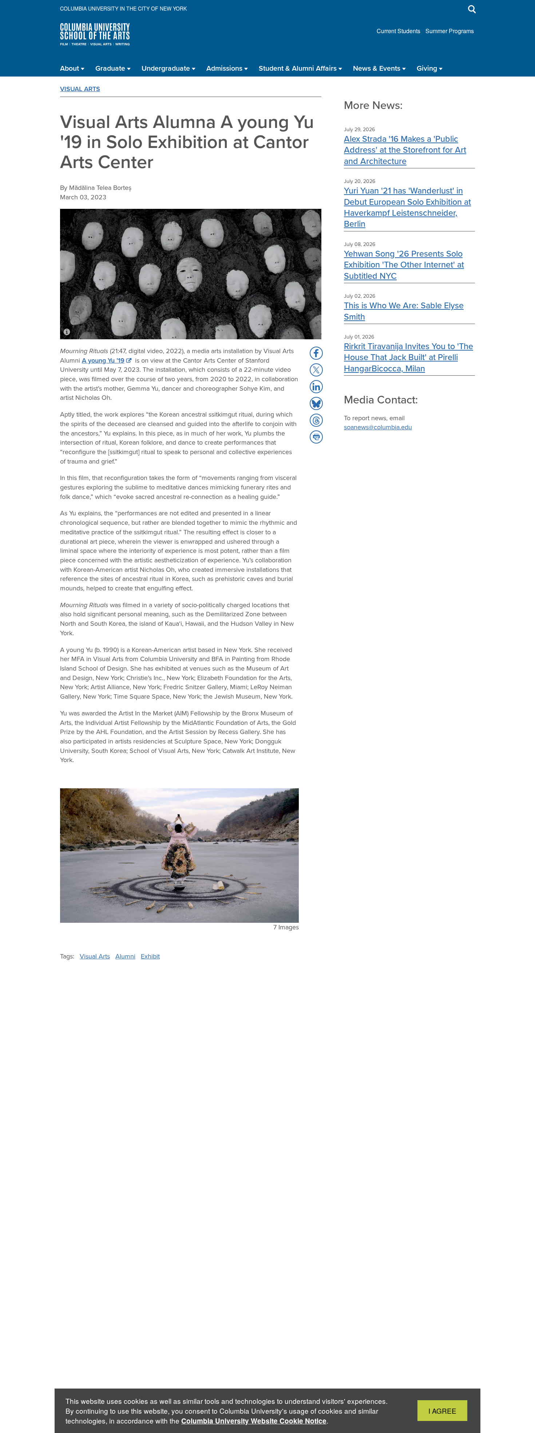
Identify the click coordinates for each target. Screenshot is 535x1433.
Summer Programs (449, 31)
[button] (316, 353)
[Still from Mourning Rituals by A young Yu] (179, 855)
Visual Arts (80, 89)
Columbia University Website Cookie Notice (253, 1421)
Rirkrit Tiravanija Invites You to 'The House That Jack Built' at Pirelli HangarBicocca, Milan (408, 357)
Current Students (398, 31)
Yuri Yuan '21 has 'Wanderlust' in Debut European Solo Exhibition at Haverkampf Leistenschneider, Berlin (407, 207)
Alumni (125, 956)
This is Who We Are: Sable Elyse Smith (404, 310)
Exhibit (150, 956)
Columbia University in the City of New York (123, 8)
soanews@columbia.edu (378, 427)
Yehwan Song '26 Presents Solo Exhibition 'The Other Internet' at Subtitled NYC (404, 264)
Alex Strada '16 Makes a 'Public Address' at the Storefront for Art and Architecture (405, 150)
